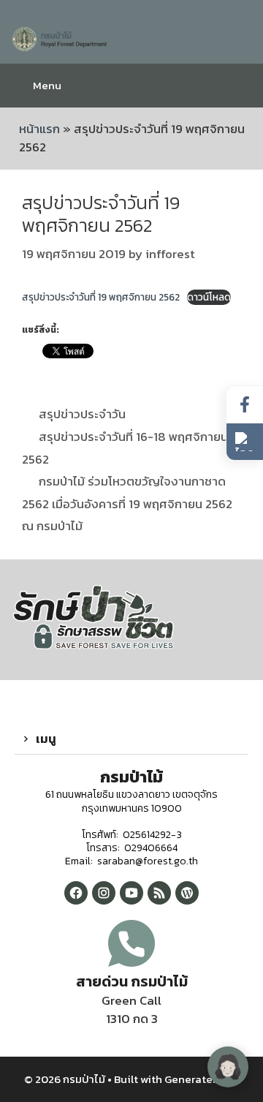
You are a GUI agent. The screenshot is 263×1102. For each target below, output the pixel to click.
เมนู (46, 738)
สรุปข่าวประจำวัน (82, 413)
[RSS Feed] (159, 893)
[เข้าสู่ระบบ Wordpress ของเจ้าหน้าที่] (187, 893)
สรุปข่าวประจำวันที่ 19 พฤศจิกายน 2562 (101, 297)
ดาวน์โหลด (209, 297)
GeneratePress (202, 1079)
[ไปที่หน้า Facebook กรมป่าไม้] (244, 404)
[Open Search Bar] (240, 85)
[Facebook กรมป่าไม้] (76, 893)
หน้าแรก (39, 128)
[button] (131, 739)
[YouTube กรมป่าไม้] (131, 893)
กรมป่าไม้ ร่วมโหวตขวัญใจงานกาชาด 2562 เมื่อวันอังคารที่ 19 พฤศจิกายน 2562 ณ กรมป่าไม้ (127, 503)
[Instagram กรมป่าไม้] (103, 893)
